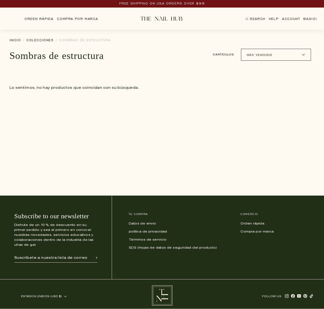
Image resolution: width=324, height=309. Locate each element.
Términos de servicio (148, 239)
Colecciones (40, 40)
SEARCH (255, 20)
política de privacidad (148, 231)
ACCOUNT (291, 19)
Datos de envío (142, 223)
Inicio (15, 40)
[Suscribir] (96, 257)
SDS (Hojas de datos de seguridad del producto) (173, 247)
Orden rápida (38, 19)
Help (273, 19)
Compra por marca (77, 19)
